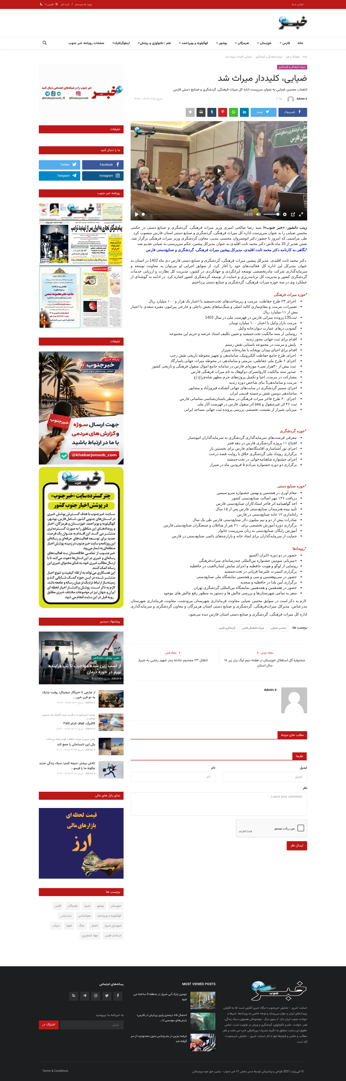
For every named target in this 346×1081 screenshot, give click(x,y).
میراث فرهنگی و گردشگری (269, 57)
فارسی (51, 4)
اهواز (69, 925)
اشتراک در (48, 1024)
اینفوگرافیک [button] (122, 43)
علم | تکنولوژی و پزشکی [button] (155, 43)
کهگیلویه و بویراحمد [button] (194, 43)
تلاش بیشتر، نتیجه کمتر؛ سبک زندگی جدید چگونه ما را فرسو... (67, 766)
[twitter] (106, 996)
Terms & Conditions (55, 1071)
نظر (305, 788)
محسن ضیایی (278, 628)
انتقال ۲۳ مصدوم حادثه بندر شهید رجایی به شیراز (173, 660)
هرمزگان (72, 906)
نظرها (299, 756)
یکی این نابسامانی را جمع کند (76, 744)
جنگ (81, 925)
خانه (300, 43)
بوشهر (100, 906)
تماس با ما (298, 4)
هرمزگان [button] (243, 43)
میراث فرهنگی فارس (253, 628)
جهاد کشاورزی (90, 935)
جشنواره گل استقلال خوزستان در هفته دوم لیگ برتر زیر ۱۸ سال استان (264, 663)
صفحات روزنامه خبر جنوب (86, 43)
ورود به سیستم (83, 4)
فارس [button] (286, 43)
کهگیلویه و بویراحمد (109, 916)
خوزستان (116, 906)
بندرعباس (66, 916)
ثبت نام (65, 4)
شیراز (87, 906)
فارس (58, 906)
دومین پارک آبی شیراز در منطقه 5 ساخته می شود (160, 997)
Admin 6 (302, 99)
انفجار (94, 925)
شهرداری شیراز (113, 925)
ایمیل (303, 768)
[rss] (73, 996)
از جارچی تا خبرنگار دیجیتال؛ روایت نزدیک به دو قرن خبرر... (68, 695)
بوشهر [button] (222, 43)
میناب (56, 925)
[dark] (41, 4)
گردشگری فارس (227, 628)
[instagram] (95, 996)
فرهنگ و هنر (292, 57)
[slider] (191, 214)
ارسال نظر (297, 845)
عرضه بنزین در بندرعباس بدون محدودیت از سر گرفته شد (159, 1039)
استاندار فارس (113, 935)
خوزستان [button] (265, 43)
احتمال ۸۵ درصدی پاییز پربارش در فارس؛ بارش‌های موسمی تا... (162, 1018)
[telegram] (84, 996)
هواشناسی (84, 916)
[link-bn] (81, 92)
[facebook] (117, 996)
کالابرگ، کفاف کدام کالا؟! (79, 723)
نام (213, 768)
